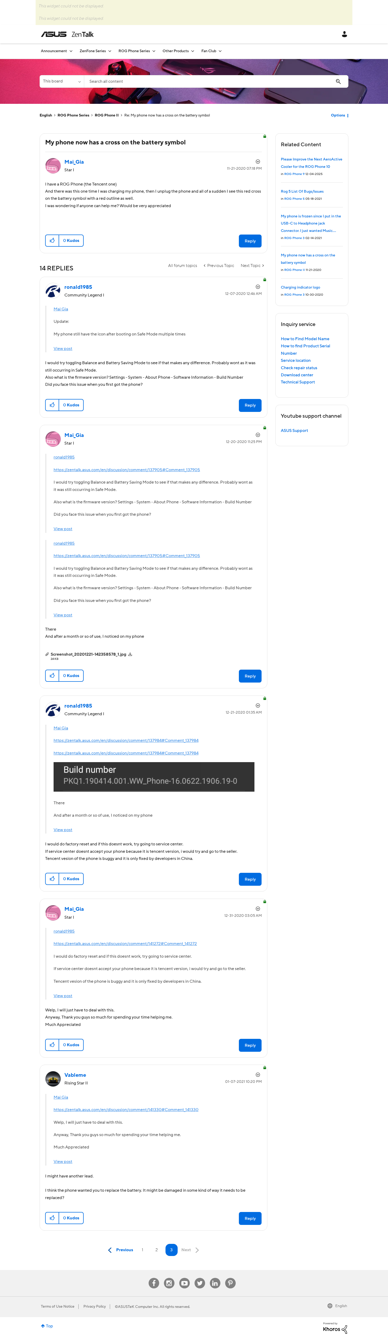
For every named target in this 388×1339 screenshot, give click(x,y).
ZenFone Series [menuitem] (93, 51)
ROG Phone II (107, 115)
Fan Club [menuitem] (208, 51)
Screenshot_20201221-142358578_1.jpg (88, 654)
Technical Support (298, 382)
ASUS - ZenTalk (67, 34)
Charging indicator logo (300, 287)
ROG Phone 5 (294, 199)
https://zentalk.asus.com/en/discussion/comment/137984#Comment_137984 (126, 740)
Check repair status (299, 368)
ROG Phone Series (73, 115)
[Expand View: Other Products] (192, 51)
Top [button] (49, 1326)
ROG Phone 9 (294, 174)
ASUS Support (294, 430)
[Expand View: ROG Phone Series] (154, 51)
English (46, 115)
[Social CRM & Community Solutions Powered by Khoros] (335, 1327)
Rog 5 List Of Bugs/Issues (302, 191)
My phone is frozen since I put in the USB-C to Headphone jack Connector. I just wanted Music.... (311, 223)
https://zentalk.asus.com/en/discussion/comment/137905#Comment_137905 (127, 470)
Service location (296, 360)
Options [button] (338, 115)
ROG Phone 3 (294, 238)
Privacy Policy (94, 1306)
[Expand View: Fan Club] (220, 51)
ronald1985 (64, 457)
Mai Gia (61, 309)
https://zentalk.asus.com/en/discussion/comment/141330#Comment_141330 (126, 1109)
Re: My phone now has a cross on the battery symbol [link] (167, 115)
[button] (52, 240)
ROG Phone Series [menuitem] (134, 51)
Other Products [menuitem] (176, 51)
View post (63, 348)
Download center (297, 375)
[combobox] (216, 81)
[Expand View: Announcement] (71, 51)
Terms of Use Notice (57, 1306)
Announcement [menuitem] (54, 51)
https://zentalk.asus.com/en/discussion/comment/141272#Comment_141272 (125, 943)
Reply (250, 241)
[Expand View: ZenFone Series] (109, 51)
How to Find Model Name (305, 339)
